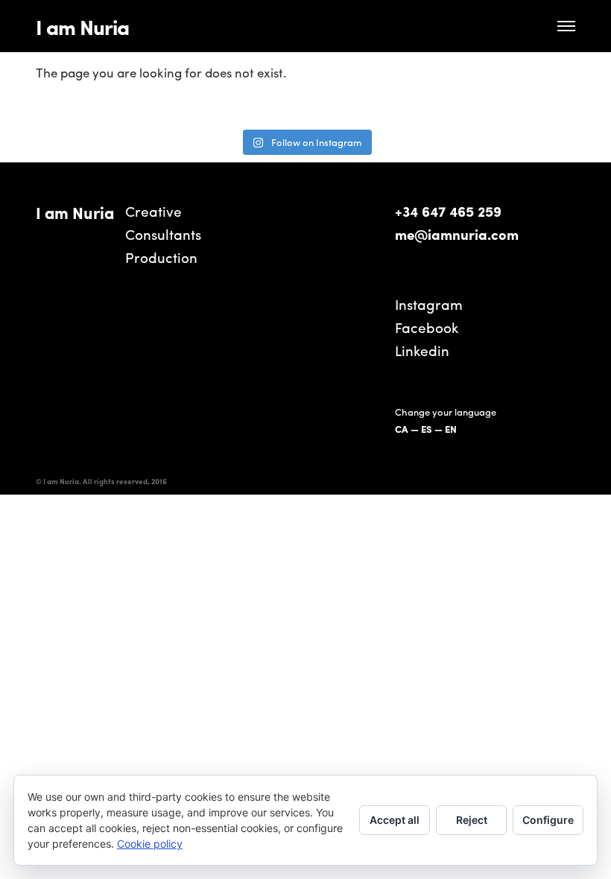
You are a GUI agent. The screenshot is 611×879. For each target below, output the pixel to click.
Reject (471, 819)
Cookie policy (150, 843)
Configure (548, 819)
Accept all (395, 819)
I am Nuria (82, 26)
